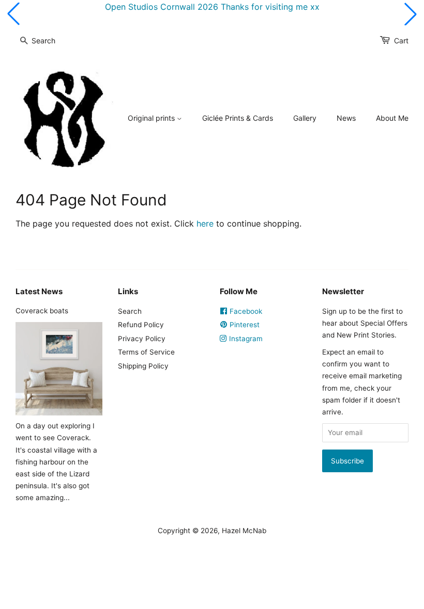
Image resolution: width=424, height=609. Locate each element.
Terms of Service (146, 352)
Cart (401, 40)
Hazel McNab (244, 530)
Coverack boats (42, 311)
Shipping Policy (143, 366)
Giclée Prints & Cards (237, 118)
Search (130, 311)
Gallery (304, 118)
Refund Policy (141, 324)
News (346, 118)
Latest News (39, 291)
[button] (13, 14)
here (205, 223)
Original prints (152, 118)
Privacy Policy (141, 338)
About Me (392, 118)
